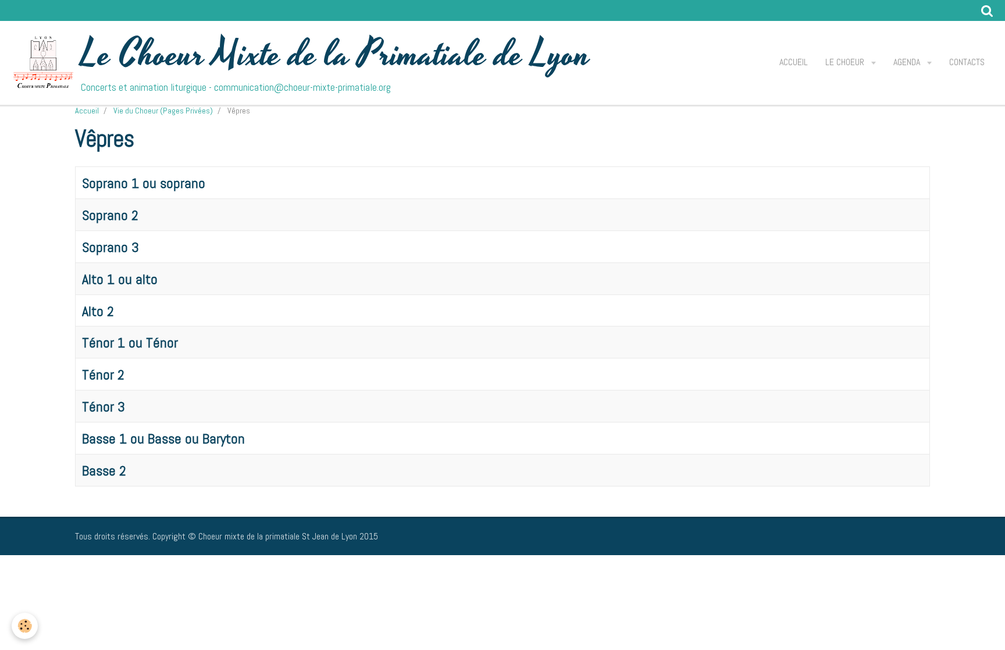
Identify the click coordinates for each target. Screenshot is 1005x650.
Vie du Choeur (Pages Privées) (163, 110)
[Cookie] (25, 626)
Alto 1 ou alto (120, 279)
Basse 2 (104, 470)
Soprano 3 (110, 247)
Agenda (907, 62)
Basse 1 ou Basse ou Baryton (163, 438)
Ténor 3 (103, 406)
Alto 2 (98, 310)
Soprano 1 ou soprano (143, 183)
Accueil (793, 62)
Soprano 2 (110, 215)
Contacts (967, 62)
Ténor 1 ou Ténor (130, 342)
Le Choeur (846, 62)
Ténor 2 (103, 374)
